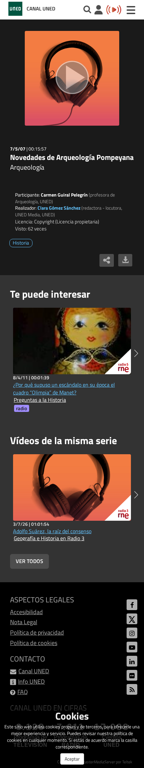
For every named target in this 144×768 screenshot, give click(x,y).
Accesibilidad (26, 611)
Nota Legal (23, 622)
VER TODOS (29, 561)
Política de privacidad (37, 632)
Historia (21, 243)
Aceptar (72, 758)
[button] (136, 353)
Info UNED (31, 681)
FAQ (22, 691)
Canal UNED (33, 671)
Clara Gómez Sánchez (59, 207)
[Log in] (98, 10)
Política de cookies (33, 642)
